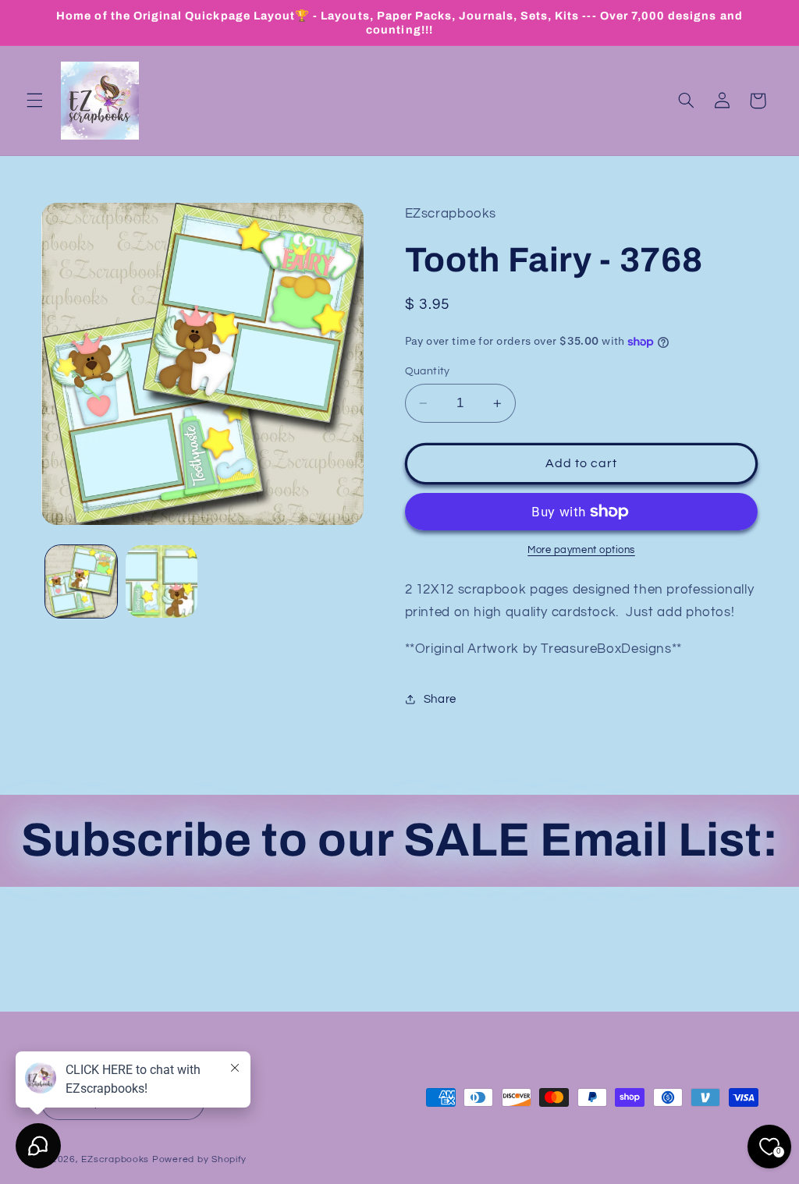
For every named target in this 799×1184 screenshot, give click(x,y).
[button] (34, 101)
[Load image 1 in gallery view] (81, 581)
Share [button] (440, 699)
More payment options (581, 550)
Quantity (427, 371)
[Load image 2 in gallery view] (161, 581)
